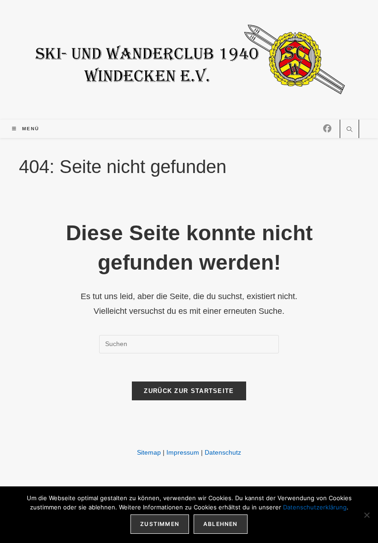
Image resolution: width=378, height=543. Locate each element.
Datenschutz (223, 452)
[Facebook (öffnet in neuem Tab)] (327, 129)
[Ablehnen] (366, 515)
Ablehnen (220, 523)
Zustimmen (159, 523)
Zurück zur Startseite (189, 390)
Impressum (182, 452)
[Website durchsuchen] (349, 130)
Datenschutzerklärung (315, 507)
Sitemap (149, 452)
